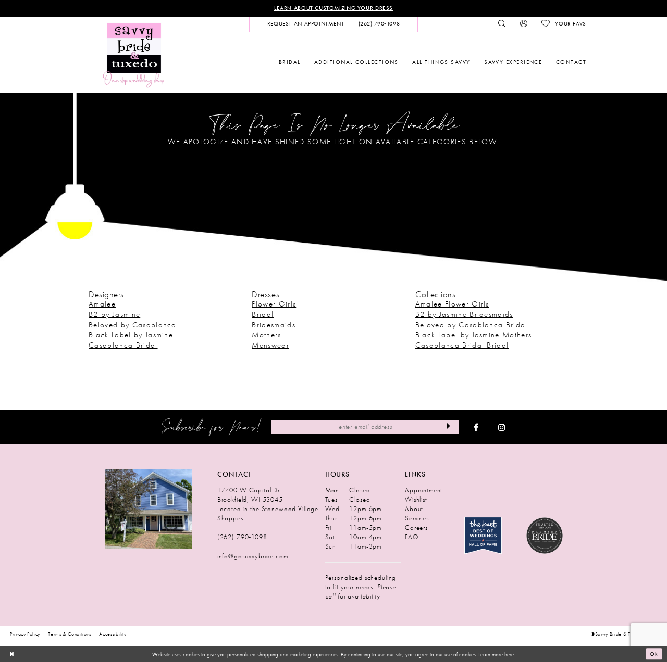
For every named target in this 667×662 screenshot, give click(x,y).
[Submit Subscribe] (448, 427)
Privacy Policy (25, 634)
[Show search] (502, 24)
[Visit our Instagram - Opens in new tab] (502, 427)
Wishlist (416, 499)
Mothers (266, 334)
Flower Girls (274, 304)
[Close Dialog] (11, 654)
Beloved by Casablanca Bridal (471, 325)
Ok (654, 654)
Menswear (270, 345)
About (414, 508)
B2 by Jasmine (114, 314)
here (509, 654)
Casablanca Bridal (123, 345)
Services (417, 518)
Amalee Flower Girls (452, 304)
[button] (523, 24)
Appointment (423, 490)
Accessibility (113, 634)
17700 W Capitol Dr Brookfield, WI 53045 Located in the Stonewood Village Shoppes (267, 504)
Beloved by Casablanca (133, 325)
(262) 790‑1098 (242, 536)
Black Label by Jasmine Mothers (473, 334)
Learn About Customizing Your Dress (333, 8)
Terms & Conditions (69, 634)
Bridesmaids (273, 325)
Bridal (263, 314)
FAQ (411, 536)
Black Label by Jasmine (131, 334)
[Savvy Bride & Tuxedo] (134, 54)
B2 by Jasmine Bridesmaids (464, 314)
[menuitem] (305, 24)
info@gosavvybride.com (252, 556)
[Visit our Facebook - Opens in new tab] (476, 427)
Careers (416, 527)
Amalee (102, 304)
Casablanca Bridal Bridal (462, 345)
